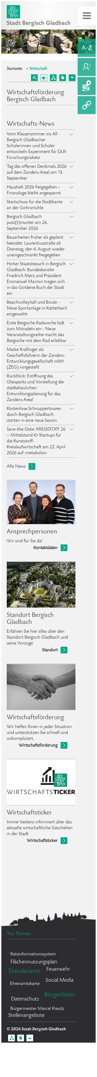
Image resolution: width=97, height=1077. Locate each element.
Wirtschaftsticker (42, 841)
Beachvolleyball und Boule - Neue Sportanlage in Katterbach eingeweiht (37, 308)
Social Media (60, 980)
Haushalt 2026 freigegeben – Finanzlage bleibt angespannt (34, 190)
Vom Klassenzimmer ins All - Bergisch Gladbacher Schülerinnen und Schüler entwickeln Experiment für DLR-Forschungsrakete (37, 146)
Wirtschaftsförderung (38, 745)
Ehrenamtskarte (25, 983)
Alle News (16, 466)
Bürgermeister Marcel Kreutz (37, 1008)
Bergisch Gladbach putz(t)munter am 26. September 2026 (27, 222)
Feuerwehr (58, 969)
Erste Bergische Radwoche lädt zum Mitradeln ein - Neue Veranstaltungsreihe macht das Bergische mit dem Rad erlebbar (37, 332)
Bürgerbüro (59, 995)
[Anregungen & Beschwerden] (87, 67)
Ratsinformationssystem (33, 954)
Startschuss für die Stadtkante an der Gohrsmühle (35, 205)
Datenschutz (25, 999)
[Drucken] (62, 77)
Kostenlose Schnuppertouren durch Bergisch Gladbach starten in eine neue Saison (34, 414)
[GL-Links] (87, 105)
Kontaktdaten (45, 548)
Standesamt (24, 971)
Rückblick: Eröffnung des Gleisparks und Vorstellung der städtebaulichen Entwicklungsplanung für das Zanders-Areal (35, 388)
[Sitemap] (53, 77)
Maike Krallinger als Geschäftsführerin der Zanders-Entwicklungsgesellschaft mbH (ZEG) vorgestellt (36, 358)
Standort (50, 650)
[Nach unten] (72, 77)
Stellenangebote (26, 1015)
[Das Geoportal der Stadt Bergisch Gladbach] (87, 86)
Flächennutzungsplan (34, 962)
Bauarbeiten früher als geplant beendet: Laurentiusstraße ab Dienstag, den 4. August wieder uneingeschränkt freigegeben (36, 246)
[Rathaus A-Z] (87, 48)
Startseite (14, 69)
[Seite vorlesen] (43, 77)
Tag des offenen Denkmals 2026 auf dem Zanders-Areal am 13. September (37, 172)
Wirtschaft (38, 69)
